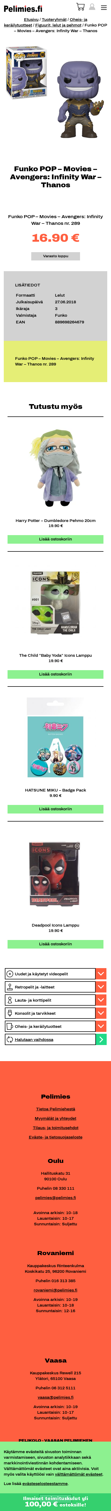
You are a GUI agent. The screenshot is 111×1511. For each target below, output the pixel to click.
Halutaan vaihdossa (34, 1040)
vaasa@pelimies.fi (56, 1398)
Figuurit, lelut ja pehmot (58, 25)
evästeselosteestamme (45, 1484)
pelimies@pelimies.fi (55, 1198)
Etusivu (31, 20)
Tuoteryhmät (54, 20)
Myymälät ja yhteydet (55, 1119)
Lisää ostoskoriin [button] (55, 539)
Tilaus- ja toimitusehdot (55, 1128)
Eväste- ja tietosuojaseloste (55, 1137)
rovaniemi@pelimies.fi (55, 1290)
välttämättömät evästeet (78, 1474)
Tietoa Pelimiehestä (55, 1109)
